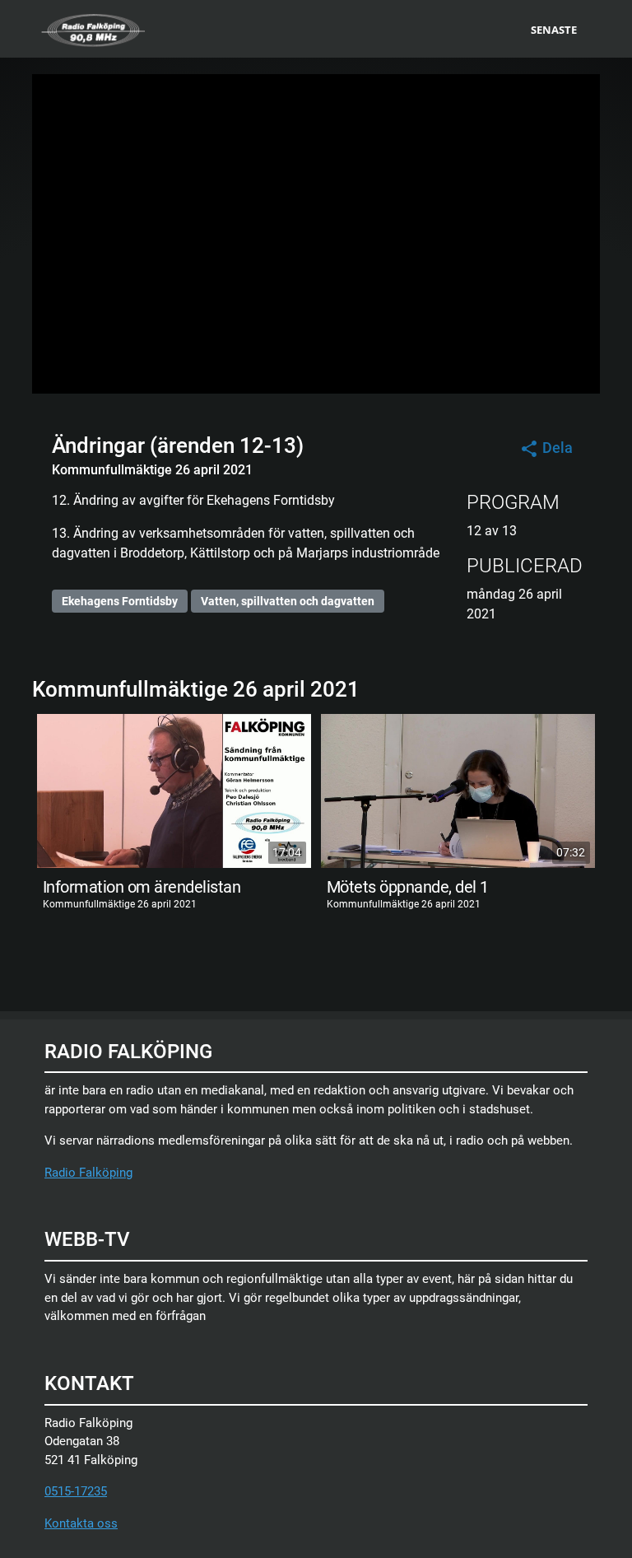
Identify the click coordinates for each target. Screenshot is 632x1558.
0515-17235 (75, 1491)
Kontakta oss (81, 1523)
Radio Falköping (88, 1172)
